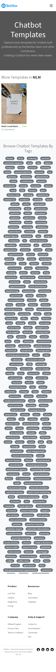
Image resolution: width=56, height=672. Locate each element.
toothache (32, 428)
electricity (33, 373)
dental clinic (12, 423)
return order (12, 547)
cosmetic (11, 510)
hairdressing (12, 291)
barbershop (40, 281)
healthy (21, 336)
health (37, 249)
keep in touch (29, 547)
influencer (42, 227)
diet (10, 336)
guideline (45, 547)
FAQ (29, 637)
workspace (11, 318)
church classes (13, 460)
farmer (15, 565)
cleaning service (13, 309)
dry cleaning (17, 432)
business (12, 176)
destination (39, 501)
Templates (32, 602)
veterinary (28, 515)
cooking (11, 272)
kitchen (35, 272)
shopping (10, 263)
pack (8, 341)
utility (47, 373)
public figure (11, 236)
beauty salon (17, 410)
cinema (31, 300)
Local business (41, 474)
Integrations (12, 602)
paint (27, 281)
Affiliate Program (14, 624)
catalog (37, 199)
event (13, 181)
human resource (39, 240)
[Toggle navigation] (51, 5)
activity (28, 396)
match (29, 382)
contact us (10, 199)
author (14, 204)
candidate (10, 245)
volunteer (47, 570)
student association (14, 400)
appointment (15, 254)
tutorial (39, 172)
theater (33, 304)
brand (26, 474)
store (22, 263)
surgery (45, 510)
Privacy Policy (13, 628)
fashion (34, 263)
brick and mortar (37, 286)
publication (41, 208)
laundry (31, 432)
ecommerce (14, 268)
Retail (9, 478)
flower (10, 158)
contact (32, 167)
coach (33, 336)
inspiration (41, 268)
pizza (36, 355)
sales (20, 259)
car (49, 172)
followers (27, 236)
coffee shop (23, 560)
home (29, 295)
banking (31, 405)
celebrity (13, 227)
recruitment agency (16, 469)
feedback (11, 368)
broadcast (41, 213)
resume (46, 245)
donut (32, 323)
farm (46, 560)
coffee (10, 560)
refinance (11, 556)
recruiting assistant (36, 464)
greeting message (21, 538)
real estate (44, 291)
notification (13, 437)
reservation (29, 446)
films (9, 304)
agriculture (29, 565)
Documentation (34, 628)
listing (23, 185)
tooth (19, 428)
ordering (32, 158)
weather (17, 524)
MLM (11, 496)
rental (8, 442)
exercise (28, 332)
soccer (43, 387)
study (47, 313)
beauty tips (10, 414)
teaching (41, 396)
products (24, 199)
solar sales (26, 368)
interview (25, 245)
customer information (38, 528)
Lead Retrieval (14, 533)
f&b (22, 190)
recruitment (16, 464)
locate (46, 423)
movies (20, 304)
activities (15, 501)
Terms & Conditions (15, 632)
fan (38, 236)
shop (20, 158)
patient (9, 259)
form (21, 167)
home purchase (28, 556)
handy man (44, 277)
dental (45, 419)
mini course (14, 551)
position (25, 249)
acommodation (22, 172)
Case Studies (33, 598)
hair (22, 419)
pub (41, 442)
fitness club (13, 195)
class (35, 391)
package (10, 346)
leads (17, 483)
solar (20, 373)
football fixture (17, 387)
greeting (44, 533)
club (32, 387)
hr (25, 240)
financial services (33, 483)
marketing (45, 259)
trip (45, 496)
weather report (14, 528)
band (42, 446)
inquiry (48, 163)
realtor (19, 442)
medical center (44, 506)
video (42, 432)
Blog (30, 593)
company (14, 240)
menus (48, 185)
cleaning (10, 313)
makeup (33, 419)
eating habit (43, 332)
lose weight (13, 332)
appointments (17, 286)
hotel (7, 172)
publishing (14, 208)
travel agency (25, 506)
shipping (28, 341)
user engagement (36, 451)
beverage (41, 364)
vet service (12, 515)
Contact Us (32, 624)
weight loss (42, 327)
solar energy (43, 368)
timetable (15, 222)
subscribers (14, 231)
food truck (11, 350)
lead (29, 163)
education (29, 217)
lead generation (42, 478)
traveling (8, 506)
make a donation (43, 542)
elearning (41, 222)
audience (14, 217)
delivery (46, 318)
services (45, 158)
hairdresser (28, 291)
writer (26, 204)
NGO (42, 565)
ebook (28, 222)
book (48, 199)
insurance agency (16, 487)
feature (28, 551)
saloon (47, 414)
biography (39, 204)
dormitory (15, 396)
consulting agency (40, 469)
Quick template (38, 519)
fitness (32, 190)
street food (13, 327)
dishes (23, 272)
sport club (42, 378)
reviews (25, 414)
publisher (15, 213)
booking (45, 167)
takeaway (16, 359)
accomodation (16, 300)
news (27, 208)
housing (41, 295)
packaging (25, 346)
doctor (30, 254)
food (13, 190)
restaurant (9, 185)
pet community (17, 519)
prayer (40, 455)
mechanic (14, 281)
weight (28, 327)
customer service (14, 492)
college (24, 391)
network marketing (28, 496)
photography (43, 350)
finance (43, 405)
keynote (41, 181)
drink (36, 560)
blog (46, 272)
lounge (14, 446)
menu (34, 318)
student (46, 391)
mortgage (42, 551)
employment (43, 460)
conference (26, 181)
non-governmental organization (20, 570)
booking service (37, 410)
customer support (13, 163)
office (24, 318)
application (10, 249)
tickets (43, 300)
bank (31, 400)
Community (32, 632)
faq (38, 163)
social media (30, 437)
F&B (29, 364)
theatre (45, 304)
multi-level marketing (39, 492)
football (17, 382)
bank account (15, 405)
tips (27, 501)
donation (39, 538)
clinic (48, 249)
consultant (12, 474)
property (45, 556)
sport (29, 378)
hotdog (20, 323)
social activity (11, 542)
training (28, 195)
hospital (43, 254)
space (37, 313)
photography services (17, 355)
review (29, 309)
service (44, 336)
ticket (40, 382)
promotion (16, 451)
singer (48, 236)
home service (44, 309)
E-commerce (23, 478)
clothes (46, 263)
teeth (8, 428)
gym (43, 190)
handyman (26, 350)
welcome (30, 533)
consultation (44, 341)
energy (9, 373)
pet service (43, 515)
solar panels (15, 378)
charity (26, 542)
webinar (43, 231)
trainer (31, 259)
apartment (16, 295)
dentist (46, 428)
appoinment (42, 176)
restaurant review (35, 359)
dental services (31, 423)
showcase (26, 176)
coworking (24, 313)
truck (9, 323)
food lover (11, 277)
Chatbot (11, 598)
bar (49, 442)
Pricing (10, 606)
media (28, 213)
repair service (27, 277)
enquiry (9, 167)
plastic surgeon (28, 510)
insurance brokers (39, 487)
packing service (42, 346)
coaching (27, 227)
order (46, 355)
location (36, 185)
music (31, 442)
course (42, 217)
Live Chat (11, 593)
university (10, 391)
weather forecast (34, 524)
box (17, 341)
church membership (22, 455)
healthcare (42, 195)
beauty (11, 419)
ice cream (44, 323)
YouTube (45, 437)
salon (36, 414)
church (28, 460)
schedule (29, 231)
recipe (28, 268)
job (36, 245)
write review (16, 364)
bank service (45, 400)
